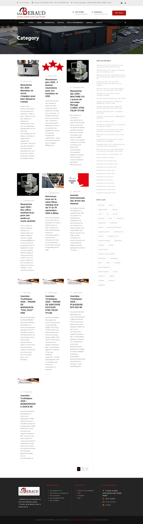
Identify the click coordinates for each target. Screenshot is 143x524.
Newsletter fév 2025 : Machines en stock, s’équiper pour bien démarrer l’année (110, 66)
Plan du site (86, 520)
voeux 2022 (111, 281)
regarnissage (114, 258)
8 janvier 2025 (52, 76)
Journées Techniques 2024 (105, 121)
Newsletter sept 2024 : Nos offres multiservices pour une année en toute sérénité (27, 213)
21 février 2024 (52, 293)
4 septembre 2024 (53, 193)
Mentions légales (76, 520)
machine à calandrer (104, 241)
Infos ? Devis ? (119, 13)
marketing (101, 245)
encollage (101, 218)
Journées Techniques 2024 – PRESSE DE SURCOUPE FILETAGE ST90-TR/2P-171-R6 (52, 304)
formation (120, 218)
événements (101, 285)
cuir (107, 214)
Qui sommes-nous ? (56, 491)
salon (108, 263)
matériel (111, 245)
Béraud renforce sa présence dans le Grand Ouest (110, 135)
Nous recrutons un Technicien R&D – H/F (109, 154)
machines (101, 236)
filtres (110, 218)
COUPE (39, 23)
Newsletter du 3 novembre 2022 (107, 164)
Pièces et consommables (85, 491)
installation (113, 223)
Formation (81, 495)
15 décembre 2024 (78, 87)
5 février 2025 (27, 81)
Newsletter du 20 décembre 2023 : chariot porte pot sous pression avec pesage (110, 131)
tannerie (111, 276)
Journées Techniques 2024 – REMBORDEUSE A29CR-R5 (111, 117)
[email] (121, 3)
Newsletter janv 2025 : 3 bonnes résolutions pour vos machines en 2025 (51, 88)
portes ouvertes (103, 249)
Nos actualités (54, 500)
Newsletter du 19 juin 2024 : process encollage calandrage (108, 94)
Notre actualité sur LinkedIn (105, 157)
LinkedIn (108, 505)
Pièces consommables (75, 23)
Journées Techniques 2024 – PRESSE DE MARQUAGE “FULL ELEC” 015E (109, 103)
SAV (79, 493)
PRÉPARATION (49, 23)
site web (115, 272)
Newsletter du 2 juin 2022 (105, 177)
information (102, 223)
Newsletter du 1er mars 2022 (106, 186)
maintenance (118, 241)
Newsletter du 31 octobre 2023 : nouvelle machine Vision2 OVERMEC (110, 140)
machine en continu (104, 232)
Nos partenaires (55, 495)
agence (111, 205)
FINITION (61, 23)
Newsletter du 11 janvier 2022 (106, 193)
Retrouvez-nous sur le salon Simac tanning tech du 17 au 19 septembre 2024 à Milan (51, 205)
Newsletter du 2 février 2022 (106, 189)
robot (100, 263)
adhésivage (101, 205)
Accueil (21, 23)
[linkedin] (125, 3)
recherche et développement (106, 254)
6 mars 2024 (76, 192)
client (100, 214)
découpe (115, 214)
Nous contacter (111, 502)
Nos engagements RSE (57, 498)
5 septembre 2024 (28, 201)
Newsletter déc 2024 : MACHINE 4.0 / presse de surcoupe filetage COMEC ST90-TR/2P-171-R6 (77, 101)
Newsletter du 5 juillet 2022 (105, 173)
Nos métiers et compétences (59, 493)
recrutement (102, 258)
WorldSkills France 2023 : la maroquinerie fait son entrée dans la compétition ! (111, 145)
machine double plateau (114, 227)
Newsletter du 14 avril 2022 (105, 183)
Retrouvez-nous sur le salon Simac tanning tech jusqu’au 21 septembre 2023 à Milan (110, 150)
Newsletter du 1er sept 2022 (106, 170)
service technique (103, 272)
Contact (99, 23)
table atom (101, 276)
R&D (79, 498)
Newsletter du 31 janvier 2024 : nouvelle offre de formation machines (111, 126)
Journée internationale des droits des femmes (77, 200)
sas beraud (117, 263)
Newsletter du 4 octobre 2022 (106, 167)
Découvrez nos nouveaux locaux (107, 161)
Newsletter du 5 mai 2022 (105, 180)
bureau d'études (102, 210)
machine (100, 227)
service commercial (104, 267)
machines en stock (113, 236)
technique (101, 281)
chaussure (115, 210)
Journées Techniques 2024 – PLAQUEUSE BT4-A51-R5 (76, 301)
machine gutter (118, 232)
